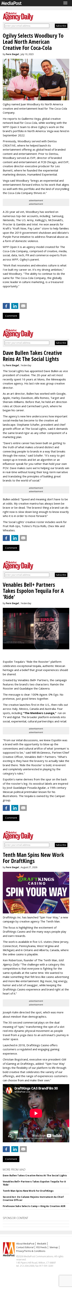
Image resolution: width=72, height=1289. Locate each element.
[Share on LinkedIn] (14, 306)
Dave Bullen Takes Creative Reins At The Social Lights (35, 1175)
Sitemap (53, 1247)
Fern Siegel (12, 54)
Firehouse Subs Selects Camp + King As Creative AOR (34, 1206)
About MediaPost (25, 1243)
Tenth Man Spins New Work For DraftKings (28, 1190)
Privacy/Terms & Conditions (30, 1251)
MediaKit (41, 1243)
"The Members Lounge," (39, 713)
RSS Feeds (41, 1247)
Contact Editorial (25, 1247)
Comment (11, 315)
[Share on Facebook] (6, 306)
